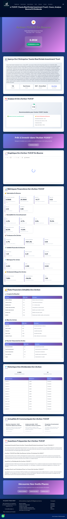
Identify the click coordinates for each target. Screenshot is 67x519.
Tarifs (36, 4)
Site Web (54, 86)
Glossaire (52, 509)
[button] (3, 516)
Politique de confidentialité (24, 504)
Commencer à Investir (33, 144)
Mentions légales (22, 503)
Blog (51, 507)
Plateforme (16, 4)
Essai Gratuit (23, 4)
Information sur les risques (24, 510)
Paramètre (53, 506)
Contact (45, 4)
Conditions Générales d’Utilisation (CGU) (27, 509)
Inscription (50, 4)
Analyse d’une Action (34, 491)
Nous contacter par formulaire (9, 511)
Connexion (53, 503)
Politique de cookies (23, 506)
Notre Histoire (30, 4)
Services (40, 4)
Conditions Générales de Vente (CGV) (26, 507)
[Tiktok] (52, 510)
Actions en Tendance (22, 491)
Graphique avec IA (44, 491)
